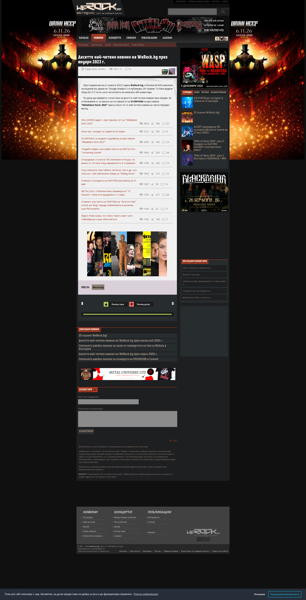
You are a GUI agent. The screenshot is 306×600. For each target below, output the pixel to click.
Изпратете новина (92, 535)
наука (216, 1)
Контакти (135, 551)
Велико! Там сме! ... (192, 274)
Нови (197, 92)
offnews (181, 1)
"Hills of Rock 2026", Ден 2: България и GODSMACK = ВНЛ (210, 157)
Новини (98, 38)
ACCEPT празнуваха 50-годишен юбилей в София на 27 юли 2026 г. (211, 130)
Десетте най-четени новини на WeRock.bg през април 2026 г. (118, 354)
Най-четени (96, 44)
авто (225, 1)
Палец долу (143, 304)
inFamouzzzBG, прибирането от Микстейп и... (204, 283)
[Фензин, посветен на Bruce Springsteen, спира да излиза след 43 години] (165, 71)
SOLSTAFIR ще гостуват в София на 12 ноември (208, 100)
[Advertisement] (204, 236)
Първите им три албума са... (197, 290)
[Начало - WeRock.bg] (98, 14)
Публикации (149, 38)
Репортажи (119, 531)
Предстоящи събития (125, 517)
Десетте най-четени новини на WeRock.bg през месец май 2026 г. (121, 340)
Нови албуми (138, 44)
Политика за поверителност (195, 551)
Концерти (115, 38)
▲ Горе (173, 440)
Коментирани (218, 92)
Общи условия (171, 551)
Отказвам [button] (259, 594)
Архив (108, 44)
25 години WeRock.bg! (93, 335)
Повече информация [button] (145, 594)
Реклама (147, 551)
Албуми (167, 38)
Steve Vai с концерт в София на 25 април (103, 131)
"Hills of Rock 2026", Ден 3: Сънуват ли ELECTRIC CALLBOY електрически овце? (209, 145)
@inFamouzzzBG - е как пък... (197, 297)
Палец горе (118, 304)
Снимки (131, 38)
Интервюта (153, 517)
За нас (158, 551)
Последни (83, 44)
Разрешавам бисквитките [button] (284, 594)
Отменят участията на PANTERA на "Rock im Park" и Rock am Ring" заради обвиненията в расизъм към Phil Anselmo (108, 205)
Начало (83, 38)
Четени (205, 92)
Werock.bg (97, 287)
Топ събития (120, 522)
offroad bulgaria (199, 1)
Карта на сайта (220, 551)
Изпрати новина (121, 44)
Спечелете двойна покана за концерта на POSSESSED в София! (118, 359)
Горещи (187, 92)
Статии (151, 522)
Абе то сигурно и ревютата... (197, 267)
